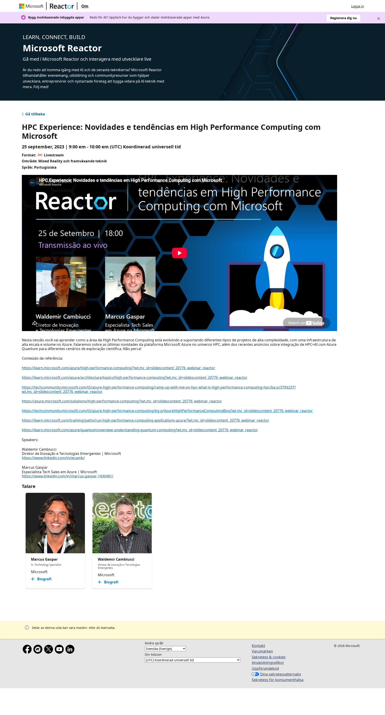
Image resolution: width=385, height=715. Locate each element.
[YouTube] (60, 650)
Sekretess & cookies (269, 657)
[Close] (378, 18)
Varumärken (262, 651)
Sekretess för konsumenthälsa (277, 679)
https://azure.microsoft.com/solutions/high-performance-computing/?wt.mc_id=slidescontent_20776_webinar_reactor (122, 401)
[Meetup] (38, 650)
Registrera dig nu (343, 18)
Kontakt (258, 645)
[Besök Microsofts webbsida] (32, 6)
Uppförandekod (265, 668)
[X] (49, 650)
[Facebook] (28, 650)
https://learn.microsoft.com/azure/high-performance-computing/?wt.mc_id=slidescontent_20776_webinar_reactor (118, 367)
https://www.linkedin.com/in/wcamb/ (53, 457)
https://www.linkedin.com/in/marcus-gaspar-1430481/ (67, 476)
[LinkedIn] (71, 650)
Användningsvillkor (268, 662)
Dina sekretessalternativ (280, 674)
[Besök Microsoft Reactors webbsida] (62, 6)
